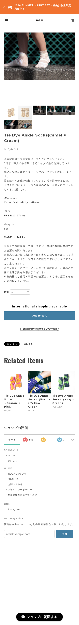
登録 (64, 534)
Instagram (14, 509)
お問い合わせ (15, 484)
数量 (6, 292)
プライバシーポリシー (20, 489)
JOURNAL (14, 479)
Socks (12, 455)
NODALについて (17, 473)
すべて (12, 439)
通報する (28, 344)
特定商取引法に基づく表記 (22, 494)
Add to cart (39, 315)
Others (12, 460)
